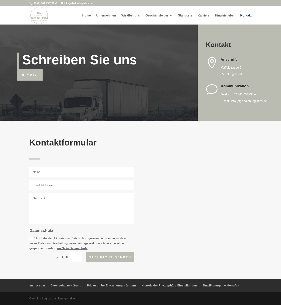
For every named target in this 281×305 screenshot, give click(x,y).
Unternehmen (106, 15)
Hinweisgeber (225, 15)
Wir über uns (130, 15)
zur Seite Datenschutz (72, 248)
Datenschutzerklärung (65, 285)
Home (86, 15)
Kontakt (246, 15)
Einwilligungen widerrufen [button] (220, 285)
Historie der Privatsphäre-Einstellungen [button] (169, 285)
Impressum (37, 285)
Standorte (185, 15)
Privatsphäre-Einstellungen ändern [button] (111, 285)
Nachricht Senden (110, 257)
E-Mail (29, 74)
